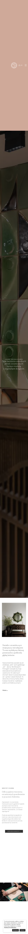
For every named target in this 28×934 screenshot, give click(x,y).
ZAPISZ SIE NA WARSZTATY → (14, 831)
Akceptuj (15, 930)
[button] (20, 65)
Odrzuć (22, 930)
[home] (14, 65)
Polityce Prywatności (10, 927)
